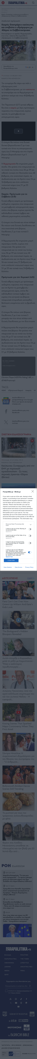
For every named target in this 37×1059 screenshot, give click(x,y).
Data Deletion (8, 567)
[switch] (29, 529)
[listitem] (18, 524)
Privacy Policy (29, 567)
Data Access (18, 567)
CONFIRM (11, 560)
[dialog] (18, 529)
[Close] (33, 492)
